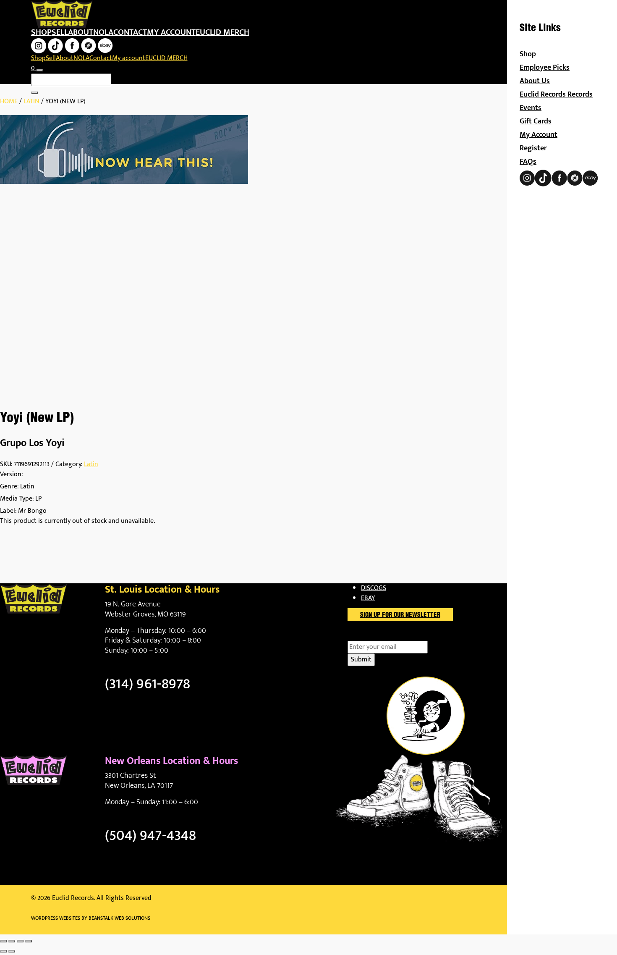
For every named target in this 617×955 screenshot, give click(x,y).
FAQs (528, 161)
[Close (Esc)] (28, 941)
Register (533, 148)
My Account (538, 135)
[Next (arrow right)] (11, 951)
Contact (130, 32)
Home (9, 101)
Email (370, 636)
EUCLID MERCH (222, 32)
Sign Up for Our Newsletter (400, 615)
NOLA (103, 32)
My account (171, 32)
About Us (535, 81)
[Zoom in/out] (3, 941)
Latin (31, 101)
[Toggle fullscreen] (11, 941)
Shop (41, 32)
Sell (60, 32)
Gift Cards (536, 121)
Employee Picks (545, 67)
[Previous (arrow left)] (3, 951)
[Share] (20, 941)
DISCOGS (373, 588)
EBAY (368, 598)
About (80, 32)
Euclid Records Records (556, 94)
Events (530, 108)
